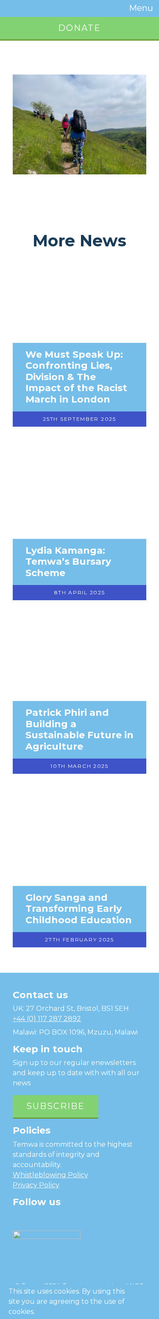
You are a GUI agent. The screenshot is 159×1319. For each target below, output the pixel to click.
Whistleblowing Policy (50, 1175)
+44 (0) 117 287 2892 (47, 1019)
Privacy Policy (36, 1185)
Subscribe (55, 1106)
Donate (79, 28)
